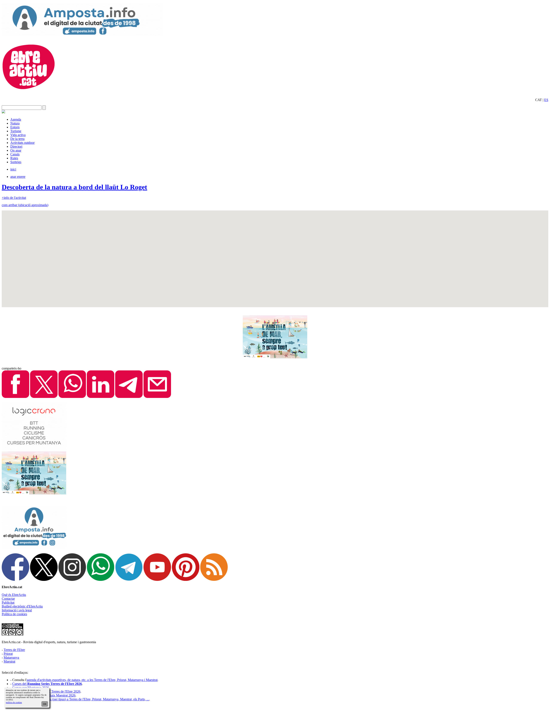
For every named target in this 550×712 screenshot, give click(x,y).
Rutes (14, 158)
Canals (15, 154)
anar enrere (17, 176)
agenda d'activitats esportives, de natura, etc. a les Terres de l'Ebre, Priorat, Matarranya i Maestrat (92, 680)
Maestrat (9, 661)
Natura (15, 123)
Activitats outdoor (22, 142)
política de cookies (14, 702)
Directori (16, 146)
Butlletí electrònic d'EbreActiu (22, 606)
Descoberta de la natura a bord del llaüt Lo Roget (74, 187)
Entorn (15, 127)
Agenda (15, 119)
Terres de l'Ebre (14, 650)
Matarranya (11, 657)
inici (13, 169)
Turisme (15, 131)
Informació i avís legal (17, 610)
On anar (15, 150)
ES (546, 100)
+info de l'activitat (14, 197)
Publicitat (8, 602)
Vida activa (18, 135)
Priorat (8, 653)
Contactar (8, 598)
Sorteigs (15, 162)
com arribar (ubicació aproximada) (25, 205)
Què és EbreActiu (14, 595)
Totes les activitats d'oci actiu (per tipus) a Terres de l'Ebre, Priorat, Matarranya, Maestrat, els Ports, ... (80, 699)
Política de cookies (14, 614)
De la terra (17, 139)
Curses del (47, 684)
